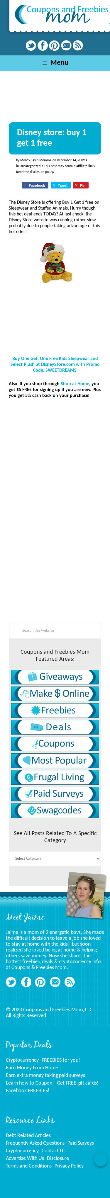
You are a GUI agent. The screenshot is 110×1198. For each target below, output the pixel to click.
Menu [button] (59, 63)
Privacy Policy (69, 1166)
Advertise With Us (25, 1158)
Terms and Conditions (29, 1166)
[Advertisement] (53, 584)
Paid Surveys (80, 1143)
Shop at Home (75, 384)
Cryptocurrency (22, 1060)
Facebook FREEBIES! (28, 1091)
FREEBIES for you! (61, 1060)
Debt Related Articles (28, 1135)
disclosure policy (41, 172)
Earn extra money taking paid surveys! (46, 1075)
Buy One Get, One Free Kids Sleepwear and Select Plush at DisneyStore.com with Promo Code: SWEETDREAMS (55, 364)
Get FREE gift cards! (78, 1083)
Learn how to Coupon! (30, 1083)
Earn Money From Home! (33, 1068)
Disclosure (58, 1158)
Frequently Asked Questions (35, 1143)
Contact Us (53, 1151)
